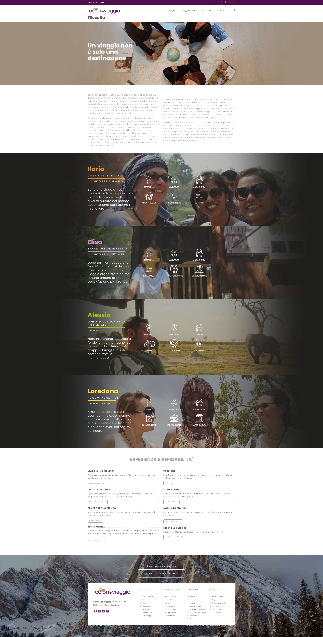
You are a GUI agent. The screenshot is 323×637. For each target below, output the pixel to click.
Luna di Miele (170, 616)
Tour (144, 603)
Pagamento (216, 600)
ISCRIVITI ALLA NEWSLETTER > (161, 573)
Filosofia (206, 10)
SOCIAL (168, 483)
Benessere (169, 606)
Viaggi (172, 10)
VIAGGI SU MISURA (172, 537)
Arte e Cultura (170, 597)
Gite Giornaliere (148, 597)
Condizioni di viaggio (197, 609)
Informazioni (193, 600)
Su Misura (146, 609)
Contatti (221, 10)
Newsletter (193, 616)
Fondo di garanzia (196, 606)
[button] (234, 10)
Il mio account (217, 597)
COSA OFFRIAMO (171, 522)
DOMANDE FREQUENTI (97, 540)
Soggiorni (146, 606)
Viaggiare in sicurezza (197, 612)
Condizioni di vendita (220, 606)
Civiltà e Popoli (170, 609)
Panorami (168, 603)
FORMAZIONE (170, 502)
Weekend (146, 600)
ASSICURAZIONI (95, 483)
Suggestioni (188, 10)
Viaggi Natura (170, 612)
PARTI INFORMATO (96, 502)
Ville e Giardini (170, 600)
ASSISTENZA (94, 520)
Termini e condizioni (219, 603)
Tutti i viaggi (146, 616)
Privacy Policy (217, 609)
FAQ (190, 619)
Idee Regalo (147, 612)
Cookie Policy (217, 612)
